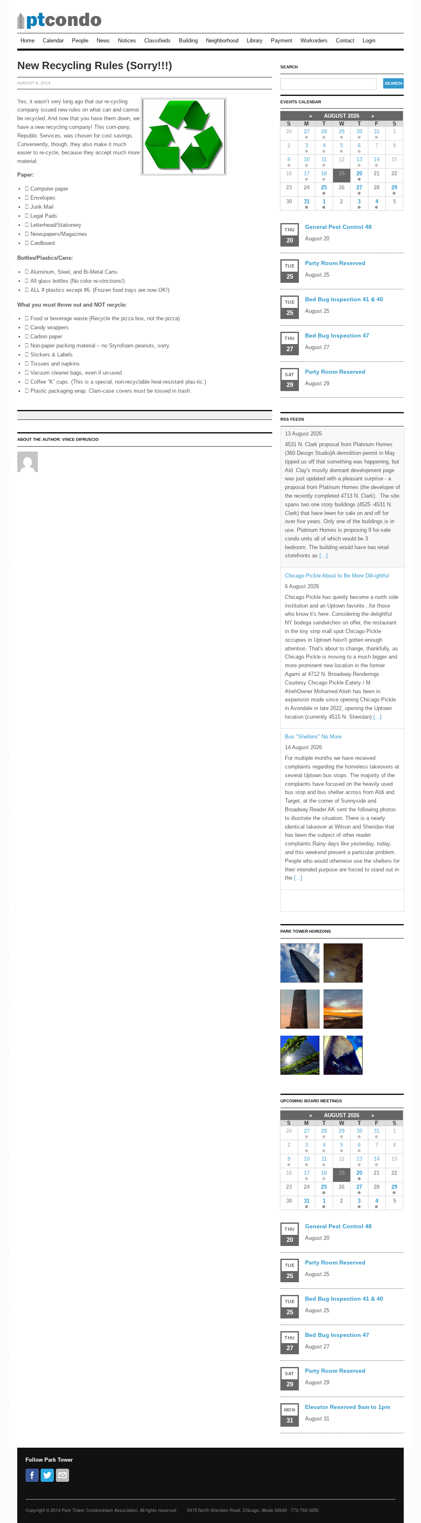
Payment (281, 40)
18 (324, 173)
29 (342, 131)
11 (324, 159)
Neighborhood (222, 40)
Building (188, 40)
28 (324, 131)
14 (376, 159)
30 (359, 131)
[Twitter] (47, 1475)
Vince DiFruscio (80, 439)
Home (28, 40)
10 (307, 159)
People (80, 40)
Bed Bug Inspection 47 (337, 335)
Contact (345, 40)
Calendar (53, 40)
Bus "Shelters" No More (313, 598)
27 (307, 131)
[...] (377, 578)
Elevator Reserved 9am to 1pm (347, 1407)
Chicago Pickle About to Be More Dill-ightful (337, 437)
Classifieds (157, 40)
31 (376, 131)
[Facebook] (32, 1475)
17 (307, 173)
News (103, 40)
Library (255, 40)
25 (324, 187)
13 (359, 159)
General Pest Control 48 (338, 227)
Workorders (314, 40)
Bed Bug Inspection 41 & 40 (344, 299)
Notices (127, 40)
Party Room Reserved (335, 263)
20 (359, 173)
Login (369, 40)
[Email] (62, 1475)
